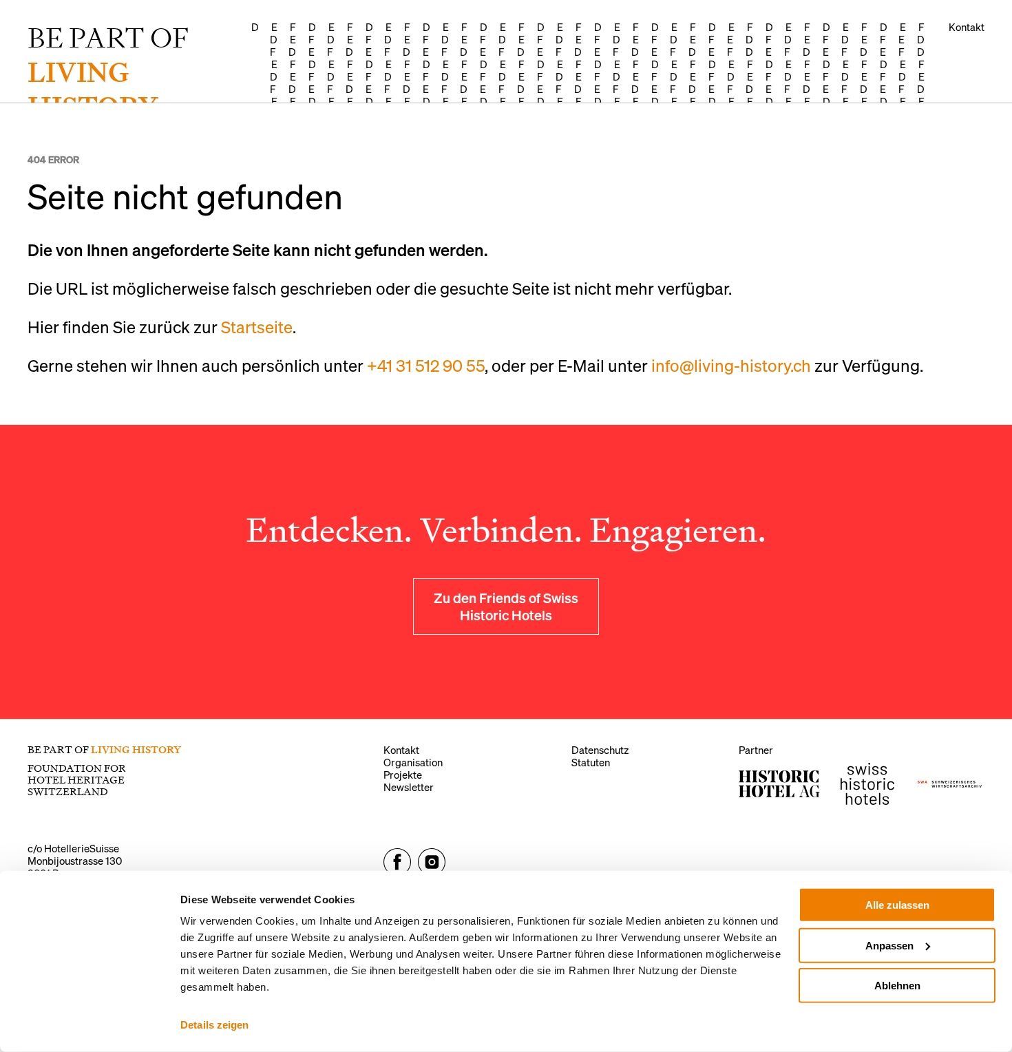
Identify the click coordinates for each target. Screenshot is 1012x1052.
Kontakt (966, 27)
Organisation (413, 762)
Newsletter (408, 787)
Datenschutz (600, 750)
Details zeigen (214, 1025)
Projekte (402, 774)
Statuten (590, 762)
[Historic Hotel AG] (779, 783)
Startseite (257, 326)
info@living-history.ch (731, 365)
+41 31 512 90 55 (426, 365)
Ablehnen (897, 985)
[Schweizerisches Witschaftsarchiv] (949, 784)
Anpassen (889, 945)
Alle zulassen (897, 905)
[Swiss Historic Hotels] (867, 784)
